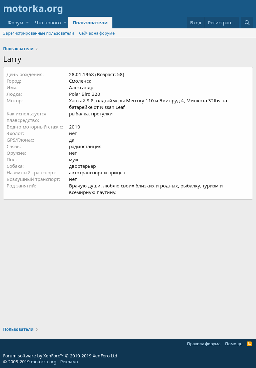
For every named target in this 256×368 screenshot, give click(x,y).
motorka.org (44, 362)
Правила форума (203, 343)
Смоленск (80, 81)
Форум (15, 22)
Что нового (48, 22)
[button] (27, 22)
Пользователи (90, 22)
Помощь (234, 343)
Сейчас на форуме (97, 33)
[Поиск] (247, 22)
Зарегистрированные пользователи (38, 33)
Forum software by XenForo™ (61, 356)
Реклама (69, 362)
